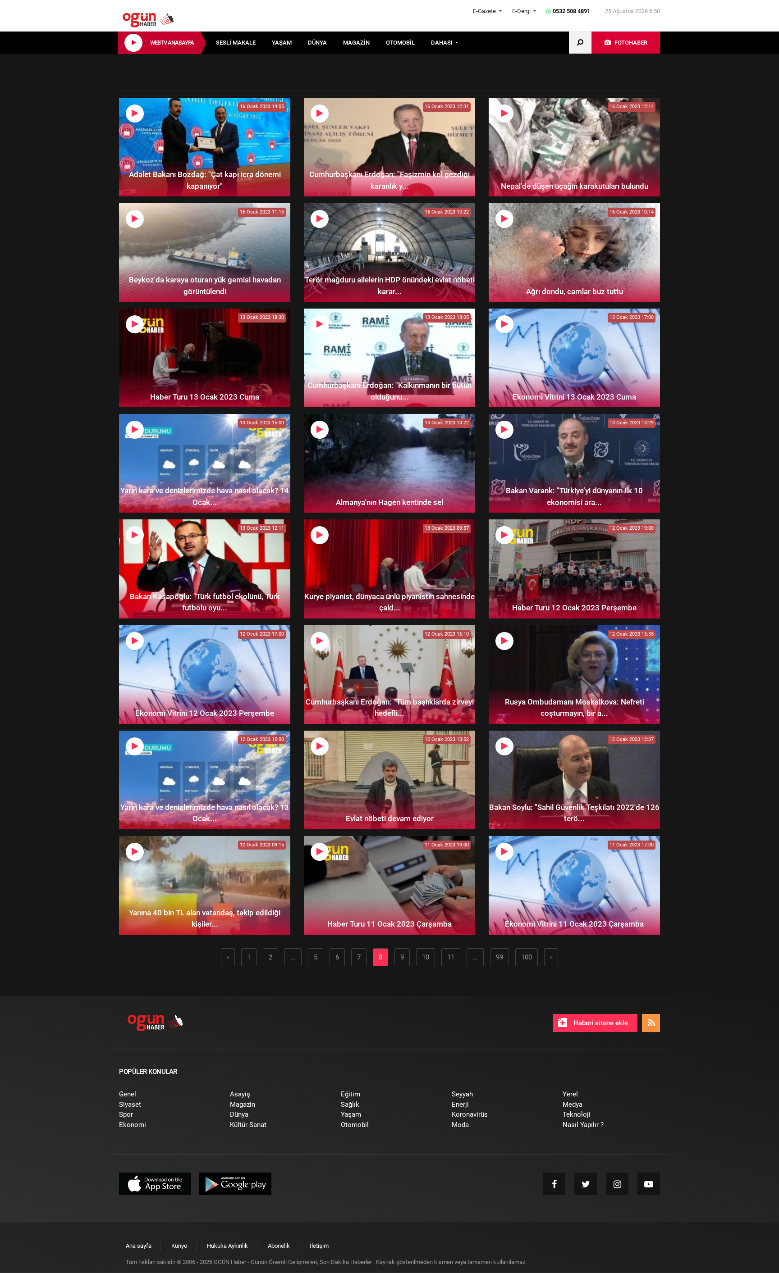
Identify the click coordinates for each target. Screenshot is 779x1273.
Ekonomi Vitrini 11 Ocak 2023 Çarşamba (574, 923)
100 (526, 957)
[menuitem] (244, 43)
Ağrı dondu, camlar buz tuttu (574, 291)
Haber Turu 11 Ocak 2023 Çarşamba (389, 923)
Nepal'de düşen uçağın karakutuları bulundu (574, 186)
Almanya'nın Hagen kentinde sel (389, 502)
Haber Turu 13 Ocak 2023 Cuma (204, 396)
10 (425, 957)
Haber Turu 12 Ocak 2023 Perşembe (574, 607)
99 (499, 957)
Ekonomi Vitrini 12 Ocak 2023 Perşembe (204, 713)
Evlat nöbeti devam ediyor (390, 818)
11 (450, 957)
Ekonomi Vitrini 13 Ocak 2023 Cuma (574, 396)
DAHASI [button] (442, 42)
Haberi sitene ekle (600, 1023)
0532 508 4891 (570, 11)
